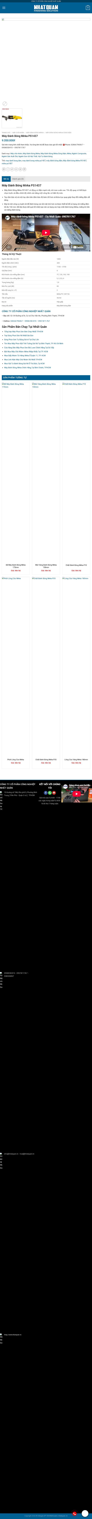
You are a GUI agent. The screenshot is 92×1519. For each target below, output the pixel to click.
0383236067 (9, 976)
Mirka (69, 153)
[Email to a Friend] (16, 169)
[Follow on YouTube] (54, 793)
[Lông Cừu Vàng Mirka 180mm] (76, 667)
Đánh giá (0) (18, 179)
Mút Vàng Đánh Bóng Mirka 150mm (46, 566)
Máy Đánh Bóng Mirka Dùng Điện (58, 133)
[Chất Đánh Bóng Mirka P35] (46, 667)
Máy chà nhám (18, 133)
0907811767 (22, 973)
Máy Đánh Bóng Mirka (35, 133)
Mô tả (6, 179)
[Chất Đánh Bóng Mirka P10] (76, 472)
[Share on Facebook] (8, 169)
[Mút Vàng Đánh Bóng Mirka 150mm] (46, 472)
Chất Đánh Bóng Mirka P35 (45, 760)
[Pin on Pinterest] (20, 169)
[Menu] (4, 8)
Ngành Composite (79, 153)
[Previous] (6, 62)
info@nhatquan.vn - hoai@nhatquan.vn (19, 1154)
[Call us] (50, 793)
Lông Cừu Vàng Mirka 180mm (76, 760)
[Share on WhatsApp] (4, 169)
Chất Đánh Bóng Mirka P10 (76, 565)
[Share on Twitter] (12, 169)
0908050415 (9, 973)
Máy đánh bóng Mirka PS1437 (74, 161)
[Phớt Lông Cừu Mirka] (16, 667)
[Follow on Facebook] (46, 793)
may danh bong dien (13, 161)
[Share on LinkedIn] (24, 169)
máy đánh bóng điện (54, 161)
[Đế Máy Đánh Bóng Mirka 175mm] (16, 472)
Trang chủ (6, 133)
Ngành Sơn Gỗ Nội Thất (28, 156)
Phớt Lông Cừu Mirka (15, 760)
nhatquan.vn (63, 1516)
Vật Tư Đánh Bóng (45, 156)
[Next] (85, 62)
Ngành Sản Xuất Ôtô (10, 156)
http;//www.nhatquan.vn (12, 1335)
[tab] (6, 179)
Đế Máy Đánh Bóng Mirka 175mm (16, 566)
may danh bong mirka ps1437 (33, 161)
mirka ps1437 (7, 163)
